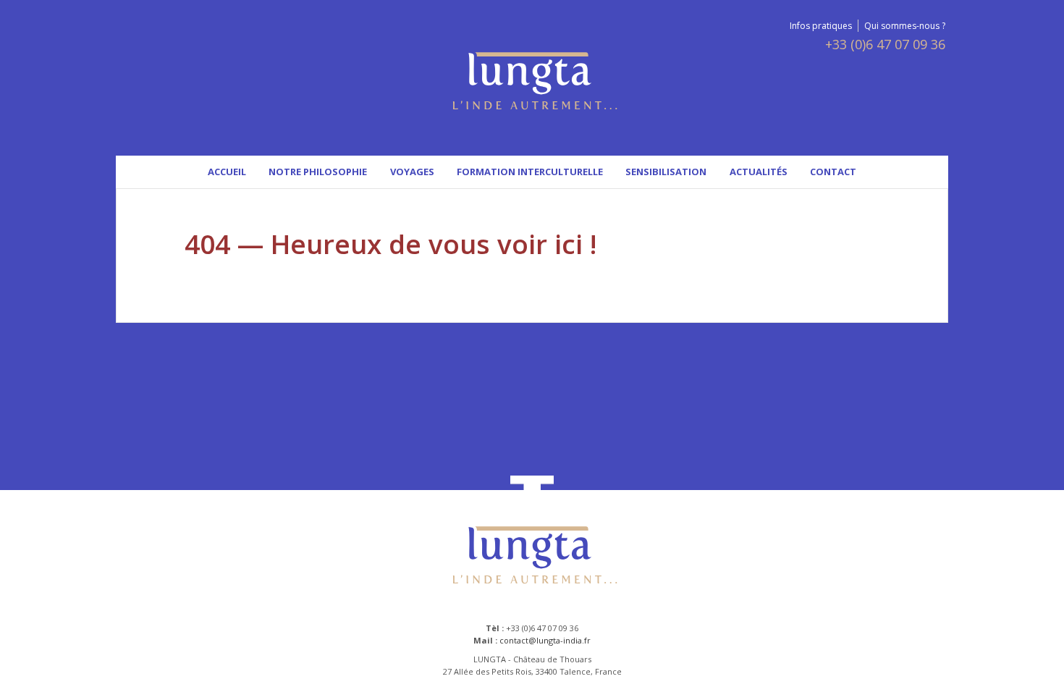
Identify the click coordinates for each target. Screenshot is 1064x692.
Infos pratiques (821, 26)
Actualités (759, 171)
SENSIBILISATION (665, 171)
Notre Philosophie (318, 171)
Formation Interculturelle (530, 171)
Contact (833, 171)
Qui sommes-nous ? (904, 26)
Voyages (412, 171)
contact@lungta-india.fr (545, 640)
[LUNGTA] (532, 83)
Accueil (227, 171)
